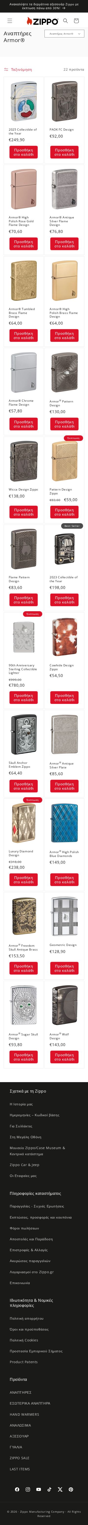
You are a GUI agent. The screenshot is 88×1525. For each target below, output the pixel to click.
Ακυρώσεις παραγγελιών (30, 1260)
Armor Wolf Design (59, 1036)
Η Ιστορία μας (21, 1104)
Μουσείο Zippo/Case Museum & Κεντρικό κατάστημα (37, 1151)
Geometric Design (63, 945)
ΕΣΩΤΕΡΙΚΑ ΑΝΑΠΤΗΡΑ (30, 1403)
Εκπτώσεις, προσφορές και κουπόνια (41, 1217)
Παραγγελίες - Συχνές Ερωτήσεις (37, 1206)
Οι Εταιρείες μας (23, 1175)
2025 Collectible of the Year (23, 131)
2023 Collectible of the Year (63, 579)
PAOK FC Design (62, 130)
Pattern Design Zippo (61, 491)
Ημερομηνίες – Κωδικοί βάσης (34, 1115)
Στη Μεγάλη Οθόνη (26, 1137)
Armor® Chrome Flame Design (21, 403)
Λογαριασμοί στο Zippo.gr (32, 1272)
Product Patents (24, 1362)
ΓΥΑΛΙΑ (16, 1447)
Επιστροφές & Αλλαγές (29, 1250)
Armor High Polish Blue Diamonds (64, 853)
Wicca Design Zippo (23, 489)
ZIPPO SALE (20, 1458)
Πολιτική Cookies (24, 1340)
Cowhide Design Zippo (62, 667)
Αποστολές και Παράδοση (31, 1239)
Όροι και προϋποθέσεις (29, 1329)
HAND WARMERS (24, 1414)
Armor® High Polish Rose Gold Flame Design (21, 221)
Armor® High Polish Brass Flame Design (64, 313)
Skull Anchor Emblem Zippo (19, 764)
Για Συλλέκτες (21, 1126)
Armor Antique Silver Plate (62, 765)
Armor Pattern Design (61, 403)
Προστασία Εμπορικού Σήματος (36, 1351)
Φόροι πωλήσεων (24, 1228)
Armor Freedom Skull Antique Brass (23, 947)
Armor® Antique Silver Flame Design (62, 221)
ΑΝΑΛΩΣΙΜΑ (20, 1425)
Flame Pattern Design (19, 579)
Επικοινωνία (20, 1282)
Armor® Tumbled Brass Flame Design (22, 313)
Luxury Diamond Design (21, 853)
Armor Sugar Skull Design (23, 1036)
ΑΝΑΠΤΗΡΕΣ (21, 1392)
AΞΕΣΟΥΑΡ (19, 1436)
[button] (9, 20)
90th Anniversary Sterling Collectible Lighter (23, 669)
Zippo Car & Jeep (25, 1164)
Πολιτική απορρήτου (27, 1318)
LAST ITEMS (20, 1469)
